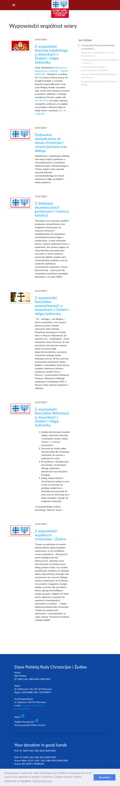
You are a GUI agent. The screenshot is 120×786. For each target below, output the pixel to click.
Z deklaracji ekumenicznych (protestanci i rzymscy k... (100, 60)
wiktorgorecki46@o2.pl (32, 706)
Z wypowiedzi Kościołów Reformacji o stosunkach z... (99, 74)
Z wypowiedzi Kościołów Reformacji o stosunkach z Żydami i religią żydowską (52, 417)
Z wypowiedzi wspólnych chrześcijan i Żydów (50, 535)
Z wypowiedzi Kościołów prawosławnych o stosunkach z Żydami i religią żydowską (52, 306)
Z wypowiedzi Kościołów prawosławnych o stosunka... (95, 67)
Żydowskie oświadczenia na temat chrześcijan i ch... (97, 53)
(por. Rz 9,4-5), (42, 101)
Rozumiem (104, 777)
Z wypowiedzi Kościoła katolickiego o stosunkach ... (98, 45)
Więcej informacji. (42, 781)
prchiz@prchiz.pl (22, 709)
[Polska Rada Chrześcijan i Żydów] (60, 10)
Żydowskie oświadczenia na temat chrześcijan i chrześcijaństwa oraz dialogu (51, 143)
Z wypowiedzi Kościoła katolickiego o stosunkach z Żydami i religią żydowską (51, 54)
